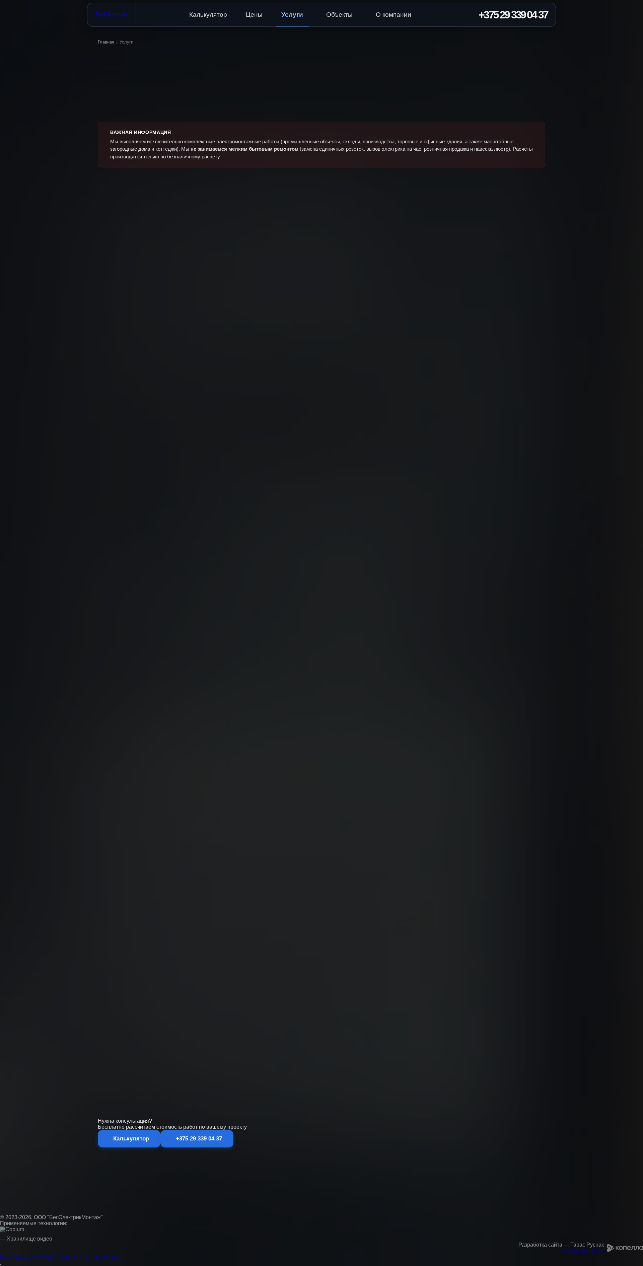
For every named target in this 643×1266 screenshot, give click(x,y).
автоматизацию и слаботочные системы (225, 1046)
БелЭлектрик (111, 14)
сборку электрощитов (497, 1037)
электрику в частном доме (367, 1037)
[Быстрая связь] (0, 1264)
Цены (254, 14)
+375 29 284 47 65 (581, 1251)
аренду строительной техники (435, 1037)
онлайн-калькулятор (398, 1088)
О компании (393, 14)
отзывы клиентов (275, 1067)
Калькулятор (208, 14)
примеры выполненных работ (219, 1067)
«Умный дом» (160, 1046)
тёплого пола (414, 1046)
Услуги (292, 14)
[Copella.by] (625, 1248)
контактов (405, 1067)
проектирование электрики (195, 1037)
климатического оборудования (342, 1046)
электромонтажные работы (260, 1037)
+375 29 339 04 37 (509, 1088)
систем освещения (456, 1046)
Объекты (339, 14)
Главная (106, 42)
